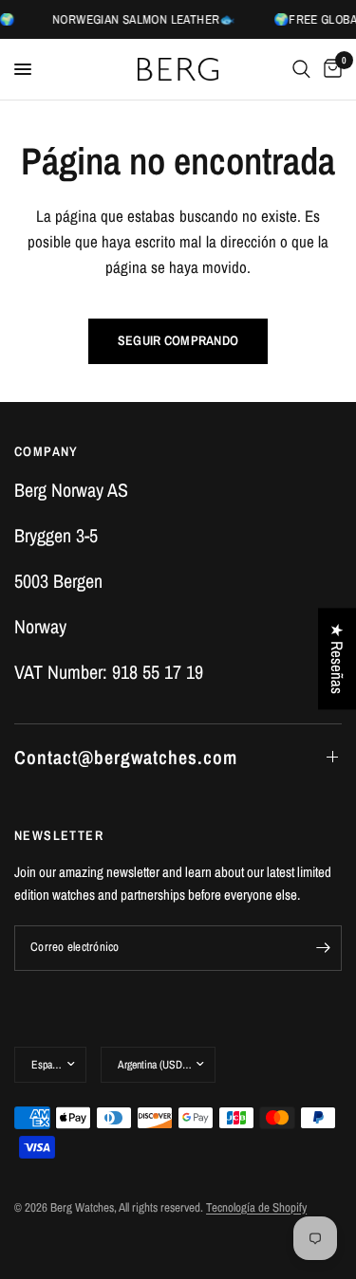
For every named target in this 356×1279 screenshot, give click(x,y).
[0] (329, 69)
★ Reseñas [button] (337, 658)
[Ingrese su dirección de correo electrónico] (323, 948)
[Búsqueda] (301, 69)
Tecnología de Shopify (256, 1207)
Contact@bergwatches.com (125, 757)
